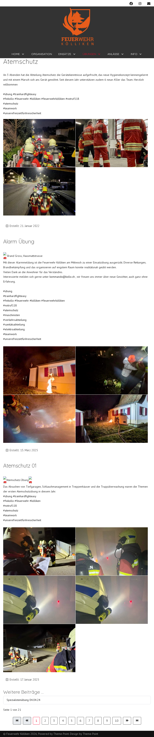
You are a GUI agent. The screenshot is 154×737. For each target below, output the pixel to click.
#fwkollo (8, 99)
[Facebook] (131, 4)
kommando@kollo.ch (62, 277)
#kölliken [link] (35, 300)
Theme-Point (61, 734)
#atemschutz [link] (10, 310)
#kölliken (35, 99)
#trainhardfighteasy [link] (14, 296)
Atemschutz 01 (19, 465)
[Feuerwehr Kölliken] (77, 26)
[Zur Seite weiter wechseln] (127, 721)
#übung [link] (7, 291)
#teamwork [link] (10, 334)
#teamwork (10, 108)
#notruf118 (72, 99)
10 (117, 721)
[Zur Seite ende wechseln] (137, 721)
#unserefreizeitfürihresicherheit (22, 113)
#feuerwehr (22, 99)
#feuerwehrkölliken (53, 99)
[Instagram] (140, 4)
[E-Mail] (149, 4)
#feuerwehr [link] (22, 300)
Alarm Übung (18, 241)
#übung (7, 94)
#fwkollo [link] (8, 300)
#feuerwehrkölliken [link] (53, 300)
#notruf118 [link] (10, 305)
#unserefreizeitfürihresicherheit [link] (22, 339)
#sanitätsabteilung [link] (14, 324)
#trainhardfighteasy (24, 94)
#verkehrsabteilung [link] (14, 320)
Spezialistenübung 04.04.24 (23, 700)
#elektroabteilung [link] (14, 329)
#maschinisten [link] (11, 315)
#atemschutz (10, 103)
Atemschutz (20, 61)
